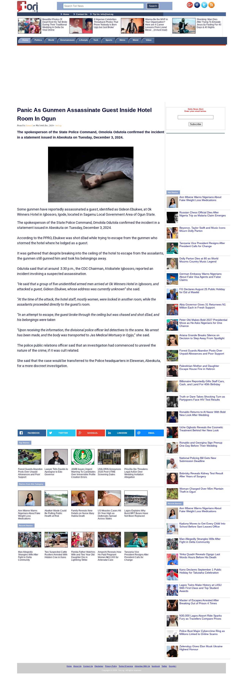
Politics (38, 40)
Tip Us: (103, 14)
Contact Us (81, 14)
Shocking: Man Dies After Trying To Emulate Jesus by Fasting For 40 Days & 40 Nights (209, 23)
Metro (122, 40)
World (52, 40)
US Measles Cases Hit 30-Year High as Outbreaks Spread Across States (109, 514)
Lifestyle (83, 40)
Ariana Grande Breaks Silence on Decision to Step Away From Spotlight (201, 337)
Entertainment (67, 40)
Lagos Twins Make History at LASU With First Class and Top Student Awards (200, 587)
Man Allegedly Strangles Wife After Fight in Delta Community (200, 540)
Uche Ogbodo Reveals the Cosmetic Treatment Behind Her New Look (201, 429)
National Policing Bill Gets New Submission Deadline (197, 459)
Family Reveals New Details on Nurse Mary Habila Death (82, 513)
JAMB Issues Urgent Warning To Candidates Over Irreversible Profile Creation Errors (83, 473)
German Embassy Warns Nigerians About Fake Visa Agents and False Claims (200, 276)
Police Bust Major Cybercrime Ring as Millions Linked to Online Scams (202, 632)
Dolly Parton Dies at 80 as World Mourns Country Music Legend (198, 260)
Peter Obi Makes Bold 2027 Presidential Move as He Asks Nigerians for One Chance (203, 322)
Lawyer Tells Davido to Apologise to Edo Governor (56, 472)
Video (149, 40)
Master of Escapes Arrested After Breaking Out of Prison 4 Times (199, 602)
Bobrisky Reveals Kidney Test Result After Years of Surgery (201, 475)
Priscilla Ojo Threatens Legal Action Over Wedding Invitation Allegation (136, 473)
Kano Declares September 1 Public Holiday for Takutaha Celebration (200, 571)
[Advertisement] (121, 74)
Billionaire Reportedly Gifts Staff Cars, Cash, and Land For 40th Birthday (202, 383)
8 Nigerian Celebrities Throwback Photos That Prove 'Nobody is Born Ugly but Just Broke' (106, 23)
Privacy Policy (111, 666)
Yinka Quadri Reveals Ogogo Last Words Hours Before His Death (199, 556)
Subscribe (195, 124)
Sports (109, 40)
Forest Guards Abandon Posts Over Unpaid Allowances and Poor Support (201, 352)
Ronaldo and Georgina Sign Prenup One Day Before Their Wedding (200, 444)
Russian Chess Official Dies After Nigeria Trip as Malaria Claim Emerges (202, 214)
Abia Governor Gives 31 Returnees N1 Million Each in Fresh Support (202, 306)
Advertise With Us (142, 666)
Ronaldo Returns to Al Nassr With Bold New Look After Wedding (202, 413)
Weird (135, 40)
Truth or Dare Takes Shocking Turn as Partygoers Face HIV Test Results (202, 398)
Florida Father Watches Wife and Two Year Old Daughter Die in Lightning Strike (83, 556)
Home (66, 14)
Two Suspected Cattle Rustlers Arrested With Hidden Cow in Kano (56, 555)
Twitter (164, 666)
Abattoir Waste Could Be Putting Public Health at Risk (55, 513)
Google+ (172, 666)
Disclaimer (99, 666)
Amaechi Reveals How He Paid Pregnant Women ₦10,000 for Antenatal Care (109, 556)
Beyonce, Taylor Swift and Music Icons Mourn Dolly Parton (202, 229)
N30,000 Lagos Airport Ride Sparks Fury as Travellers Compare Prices (200, 617)
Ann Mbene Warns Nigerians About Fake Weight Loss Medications (200, 199)
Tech (96, 40)
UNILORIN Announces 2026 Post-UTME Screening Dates (109, 472)
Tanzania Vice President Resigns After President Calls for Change (202, 245)
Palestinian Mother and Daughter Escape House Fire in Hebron (199, 367)
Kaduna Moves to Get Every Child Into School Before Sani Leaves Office (202, 525)
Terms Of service (126, 666)
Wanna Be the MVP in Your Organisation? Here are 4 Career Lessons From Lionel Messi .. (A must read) (156, 24)
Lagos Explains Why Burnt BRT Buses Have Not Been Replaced (136, 513)
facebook (156, 666)
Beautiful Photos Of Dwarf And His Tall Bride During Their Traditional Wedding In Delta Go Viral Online (54, 24)
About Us (77, 666)
